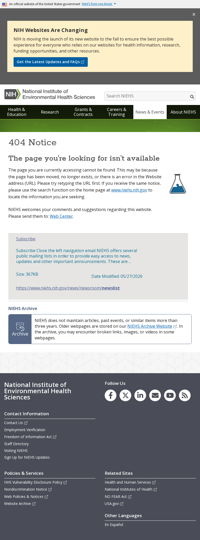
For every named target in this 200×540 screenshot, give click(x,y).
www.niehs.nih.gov (129, 190)
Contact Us (13, 422)
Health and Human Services (128, 482)
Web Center (61, 216)
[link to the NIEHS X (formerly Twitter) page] (125, 395)
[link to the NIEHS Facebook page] (110, 395)
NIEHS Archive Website (149, 326)
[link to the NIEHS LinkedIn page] (140, 395)
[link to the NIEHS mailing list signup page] (155, 395)
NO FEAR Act (116, 496)
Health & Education (16, 112)
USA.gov (112, 503)
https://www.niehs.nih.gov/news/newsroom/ (68, 288)
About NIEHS (183, 112)
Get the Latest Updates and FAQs (48, 61)
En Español (114, 524)
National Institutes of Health (128, 489)
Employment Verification (24, 429)
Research (50, 112)
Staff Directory (16, 443)
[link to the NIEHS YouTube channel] (170, 395)
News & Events (149, 112)
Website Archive (17, 503)
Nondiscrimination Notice (25, 489)
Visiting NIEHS (16, 450)
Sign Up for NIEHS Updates (27, 457)
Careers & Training (116, 112)
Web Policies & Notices (23, 496)
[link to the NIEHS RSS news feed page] (185, 395)
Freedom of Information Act (28, 436)
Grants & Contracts (83, 112)
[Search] (192, 96)
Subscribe (25, 239)
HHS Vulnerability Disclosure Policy (33, 482)
